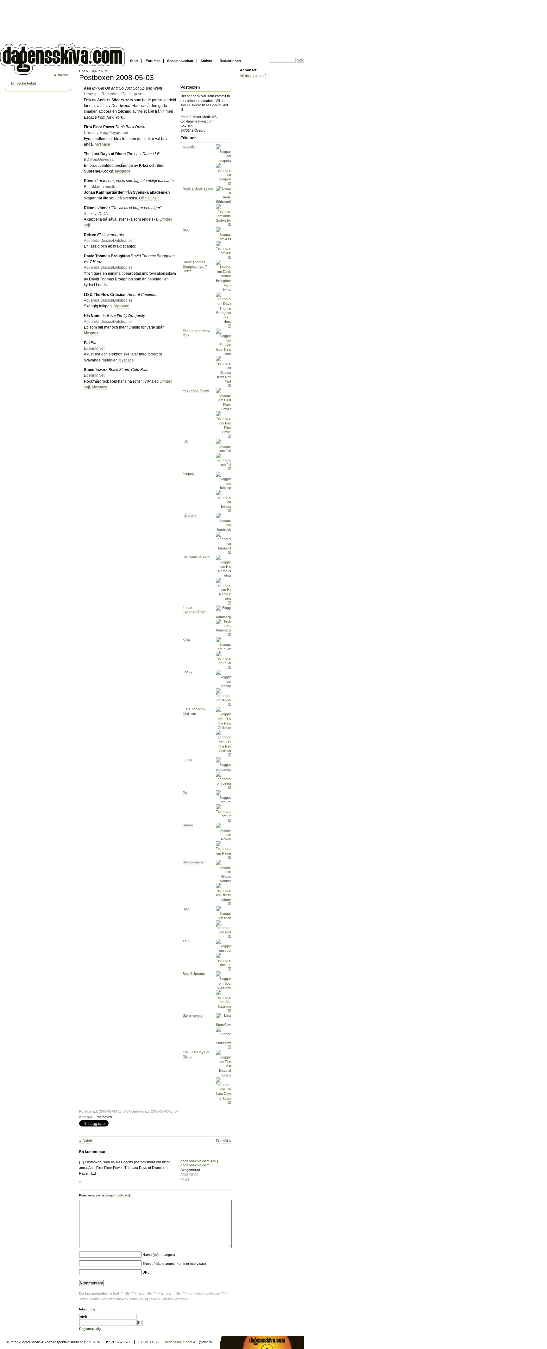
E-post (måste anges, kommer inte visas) (174, 1263)
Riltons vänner (194, 862)
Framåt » (223, 1141)
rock (186, 908)
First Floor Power (196, 390)
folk (185, 441)
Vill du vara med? (253, 76)
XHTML (143, 1342)
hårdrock (190, 515)
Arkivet (206, 61)
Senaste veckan (180, 61)
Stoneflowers (193, 1015)
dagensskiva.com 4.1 (181, 1342)
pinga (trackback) (117, 1195)
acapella (189, 146)
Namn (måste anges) (158, 1255)
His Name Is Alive (196, 557)
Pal (185, 792)
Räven (188, 825)
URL (145, 1272)
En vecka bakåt (23, 83)
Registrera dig (90, 1329)
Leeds (187, 760)
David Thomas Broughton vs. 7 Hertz (195, 266)
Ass (186, 229)
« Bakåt (85, 1141)
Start (134, 61)
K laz (186, 639)
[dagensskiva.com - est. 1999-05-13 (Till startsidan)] (62, 72)
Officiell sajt (149, 198)
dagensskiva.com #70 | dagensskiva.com (199, 1163)
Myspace (102, 144)
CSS (155, 1342)
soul (186, 941)
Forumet (153, 61)
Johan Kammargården (194, 610)
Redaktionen (230, 61)
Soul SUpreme (194, 974)
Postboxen (104, 1117)
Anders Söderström (198, 188)
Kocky (187, 672)
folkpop (188, 474)
